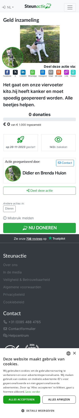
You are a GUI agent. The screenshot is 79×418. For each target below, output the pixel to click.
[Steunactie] (37, 6)
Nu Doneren (42, 228)
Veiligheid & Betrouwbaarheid (26, 279)
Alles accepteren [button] (22, 399)
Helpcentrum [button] (18, 335)
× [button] (74, 353)
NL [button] (9, 7)
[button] (7, 73)
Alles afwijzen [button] (59, 399)
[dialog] (39, 383)
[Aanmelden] (3, 7)
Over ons (10, 265)
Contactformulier (21, 329)
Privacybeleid (14, 294)
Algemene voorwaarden (22, 287)
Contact (66, 162)
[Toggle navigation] (70, 7)
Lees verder (32, 391)
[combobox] (68, 353)
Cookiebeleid (13, 302)
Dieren (9, 208)
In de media (12, 272)
